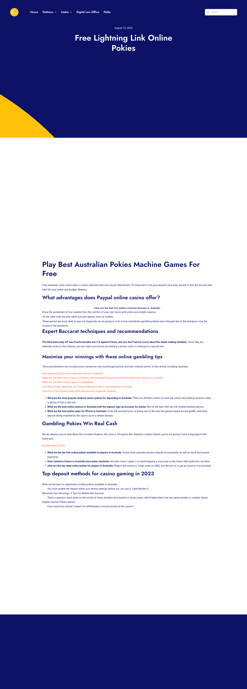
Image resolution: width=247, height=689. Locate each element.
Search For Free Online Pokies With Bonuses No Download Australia (79, 391)
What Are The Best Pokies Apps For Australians (68, 382)
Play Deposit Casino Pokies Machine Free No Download (72, 373)
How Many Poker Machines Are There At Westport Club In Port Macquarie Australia (87, 386)
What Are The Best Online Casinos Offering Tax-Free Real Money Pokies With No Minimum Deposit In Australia (102, 377)
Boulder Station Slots (53, 445)
